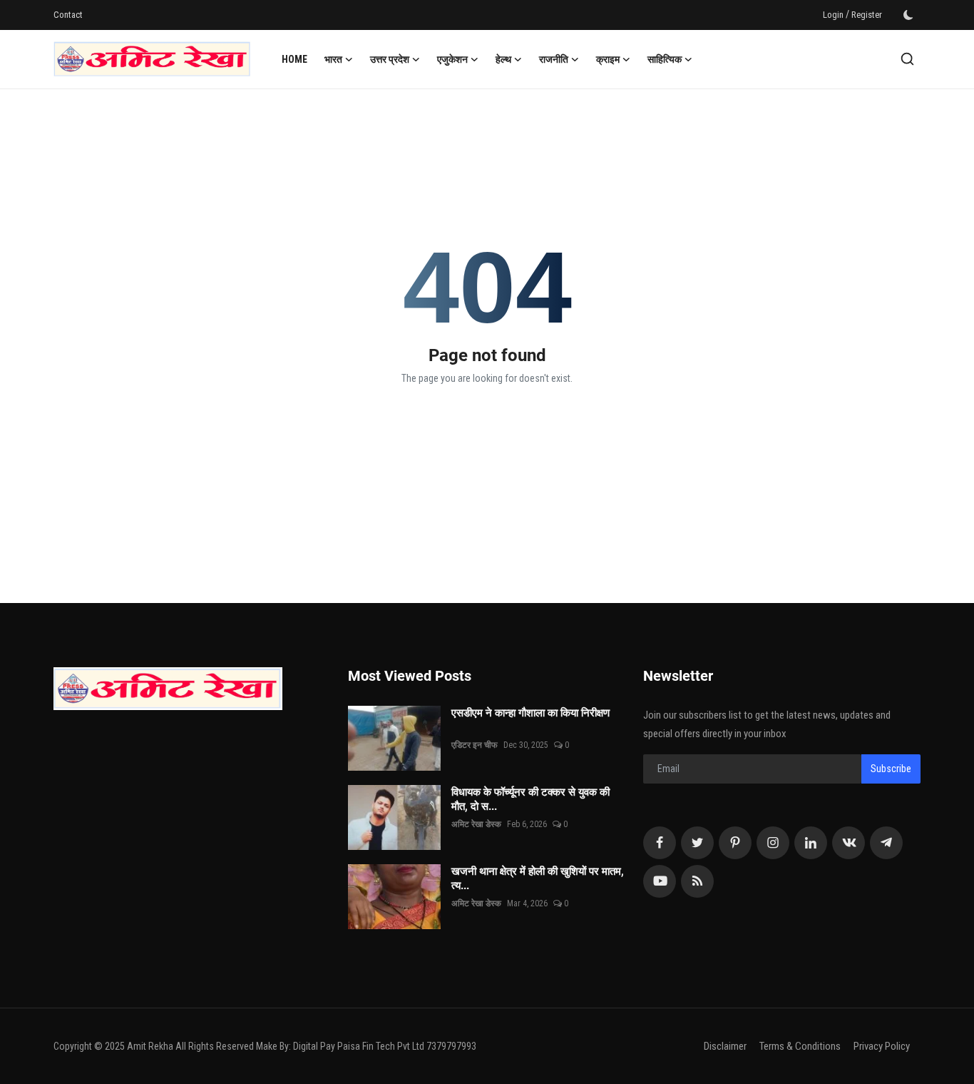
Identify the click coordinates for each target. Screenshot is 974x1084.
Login (833, 14)
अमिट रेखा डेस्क (476, 824)
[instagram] (773, 842)
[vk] (848, 842)
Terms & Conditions (800, 1046)
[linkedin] (810, 842)
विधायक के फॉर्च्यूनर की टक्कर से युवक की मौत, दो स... (530, 799)
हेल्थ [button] (503, 59)
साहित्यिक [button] (664, 59)
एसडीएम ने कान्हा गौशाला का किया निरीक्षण (537, 720)
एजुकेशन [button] (452, 59)
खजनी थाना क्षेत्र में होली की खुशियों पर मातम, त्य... (537, 878)
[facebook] (659, 842)
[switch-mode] (908, 15)
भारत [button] (333, 59)
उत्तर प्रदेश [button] (389, 59)
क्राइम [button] (608, 59)
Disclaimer (725, 1046)
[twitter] (697, 842)
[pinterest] (735, 842)
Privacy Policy (881, 1046)
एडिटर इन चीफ (474, 745)
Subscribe (891, 768)
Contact (68, 14)
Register (866, 14)
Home (294, 59)
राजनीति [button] (553, 59)
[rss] (697, 881)
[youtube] (659, 881)
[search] (907, 59)
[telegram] (886, 842)
